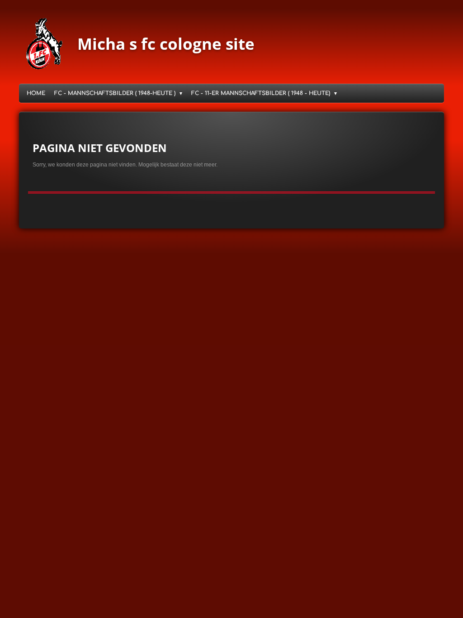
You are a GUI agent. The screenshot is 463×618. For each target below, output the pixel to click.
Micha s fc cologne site (166, 43)
